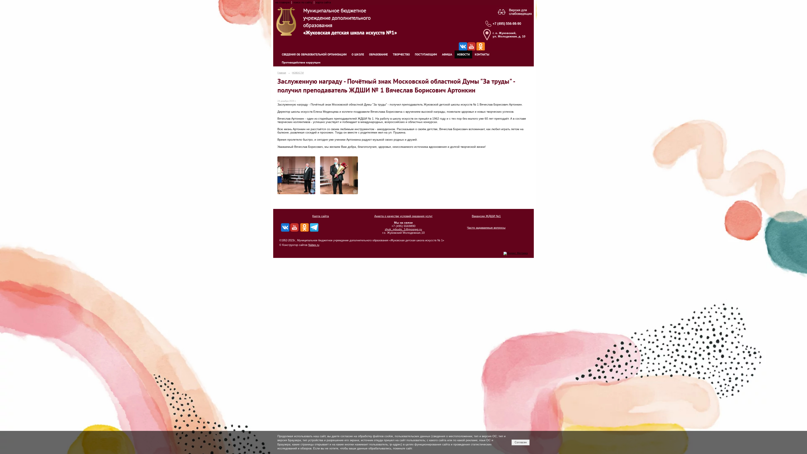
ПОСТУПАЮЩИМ (426, 54)
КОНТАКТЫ (482, 54)
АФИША (447, 54)
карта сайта (323, 2)
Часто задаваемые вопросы (486, 227)
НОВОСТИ (463, 54)
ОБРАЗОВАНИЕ (378, 54)
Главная (281, 72)
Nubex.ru (313, 245)
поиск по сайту (302, 2)
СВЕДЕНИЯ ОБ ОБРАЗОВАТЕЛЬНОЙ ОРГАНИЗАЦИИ (314, 54)
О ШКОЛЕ (358, 54)
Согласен (521, 442)
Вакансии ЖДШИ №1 (486, 216)
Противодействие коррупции (301, 62)
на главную (282, 2)
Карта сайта (320, 216)
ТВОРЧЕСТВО (401, 54)
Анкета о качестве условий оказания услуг (403, 216)
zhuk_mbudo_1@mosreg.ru (403, 229)
